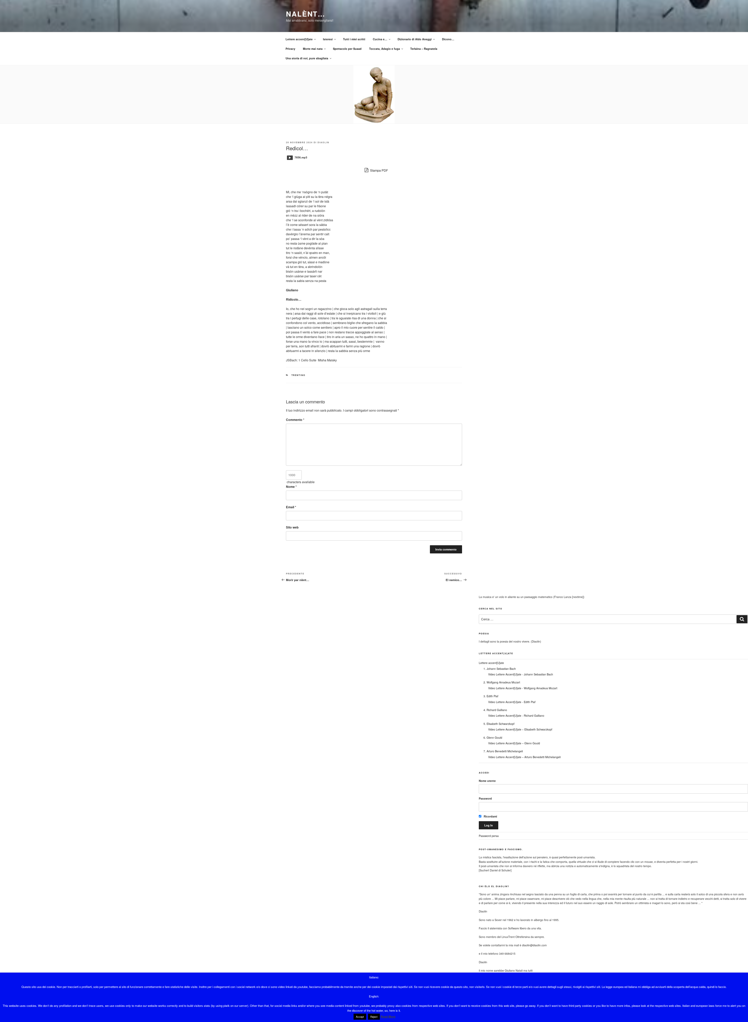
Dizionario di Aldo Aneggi (415, 39)
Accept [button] (360, 1016)
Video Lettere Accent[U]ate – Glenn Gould (514, 743)
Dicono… (448, 39)
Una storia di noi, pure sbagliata (307, 58)
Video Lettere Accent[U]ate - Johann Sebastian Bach (520, 674)
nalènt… (305, 14)
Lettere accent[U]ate (299, 39)
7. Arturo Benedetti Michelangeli (503, 751)
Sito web (292, 527)
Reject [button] (374, 1016)
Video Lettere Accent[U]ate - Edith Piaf (511, 702)
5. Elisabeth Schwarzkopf (498, 724)
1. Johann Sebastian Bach (499, 669)
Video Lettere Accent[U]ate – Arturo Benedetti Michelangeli (524, 757)
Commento (295, 419)
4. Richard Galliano (495, 710)
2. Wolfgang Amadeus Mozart (501, 682)
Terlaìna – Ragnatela (423, 49)
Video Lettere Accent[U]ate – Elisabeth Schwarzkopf (520, 729)
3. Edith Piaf (490, 696)
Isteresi (328, 39)
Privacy (290, 49)
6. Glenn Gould (492, 737)
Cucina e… (380, 39)
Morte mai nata (313, 49)
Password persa (489, 836)
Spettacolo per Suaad (347, 49)
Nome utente (487, 781)
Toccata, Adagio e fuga (384, 49)
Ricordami (490, 816)
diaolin (323, 142)
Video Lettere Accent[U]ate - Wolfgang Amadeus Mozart (522, 688)
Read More (388, 1016)
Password (485, 798)
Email (291, 507)
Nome (291, 486)
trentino (298, 375)
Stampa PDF (378, 170)
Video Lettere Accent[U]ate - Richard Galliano (516, 715)
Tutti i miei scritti (354, 39)
